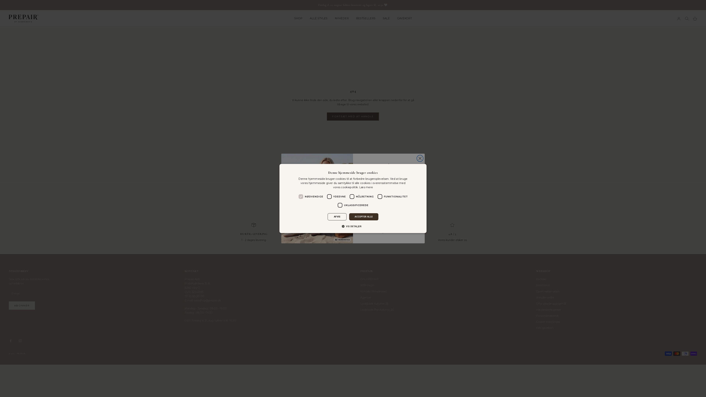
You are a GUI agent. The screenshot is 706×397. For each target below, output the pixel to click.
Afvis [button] (337, 216)
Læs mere (366, 187)
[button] (353, 226)
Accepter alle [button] (364, 216)
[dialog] (353, 198)
